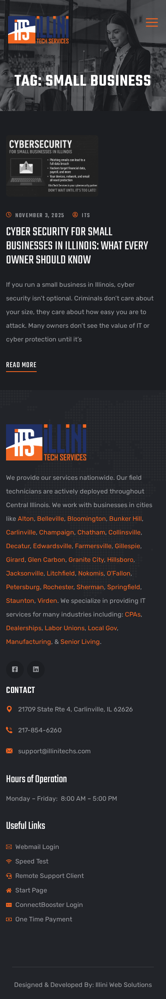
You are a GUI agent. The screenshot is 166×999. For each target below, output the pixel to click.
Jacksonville (25, 573)
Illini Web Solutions (123, 985)
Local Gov (102, 628)
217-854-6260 (40, 730)
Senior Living (80, 641)
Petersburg (23, 587)
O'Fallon (119, 573)
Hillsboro (120, 559)
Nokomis (91, 573)
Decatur (18, 546)
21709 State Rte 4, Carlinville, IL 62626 (75, 709)
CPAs (133, 614)
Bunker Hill (125, 518)
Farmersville (93, 546)
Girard (15, 559)
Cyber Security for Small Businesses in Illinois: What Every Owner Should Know (77, 246)
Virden (47, 600)
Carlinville (21, 532)
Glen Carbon (46, 559)
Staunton (20, 600)
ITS (86, 215)
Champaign (56, 532)
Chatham (91, 532)
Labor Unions (65, 628)
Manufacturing (28, 641)
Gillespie (127, 546)
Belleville (50, 518)
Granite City (86, 559)
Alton (26, 518)
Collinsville (124, 532)
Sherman (90, 587)
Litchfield (61, 573)
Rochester (58, 587)
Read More (21, 365)
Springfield (123, 587)
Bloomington (86, 518)
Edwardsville (52, 546)
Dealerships (24, 628)
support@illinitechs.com (54, 751)
